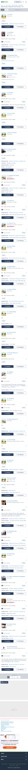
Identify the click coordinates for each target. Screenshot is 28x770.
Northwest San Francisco (14, 664)
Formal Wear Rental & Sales (18, 268)
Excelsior (21, 212)
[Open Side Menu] (26, 2)
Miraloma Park (12, 235)
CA (4, 5)
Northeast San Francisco (21, 278)
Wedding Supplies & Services (18, 441)
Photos (3, 20)
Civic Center (11, 301)
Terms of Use (12, 765)
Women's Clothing (16, 56)
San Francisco (8, 5)
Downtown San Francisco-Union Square (16, 258)
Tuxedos (3, 725)
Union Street (21, 664)
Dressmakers (4, 728)
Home (2, 5)
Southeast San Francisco (14, 23)
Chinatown (21, 469)
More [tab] (2, 759)
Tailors (14, 479)
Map (6, 9)
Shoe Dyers (15, 224)
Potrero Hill (21, 23)
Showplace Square (23, 161)
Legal (17, 765)
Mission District (22, 44)
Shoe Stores (20, 224)
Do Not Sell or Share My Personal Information (17, 763)
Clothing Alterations (5, 724)
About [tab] (2, 753)
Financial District (12, 278)
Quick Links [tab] (4, 756)
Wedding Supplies (15, 5)
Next (18, 677)
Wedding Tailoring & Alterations (7, 726)
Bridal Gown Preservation (6, 731)
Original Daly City (12, 490)
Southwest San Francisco (20, 235)
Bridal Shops (9, 33)
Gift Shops (15, 202)
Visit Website (21, 26)
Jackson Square (22, 636)
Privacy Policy (4, 763)
